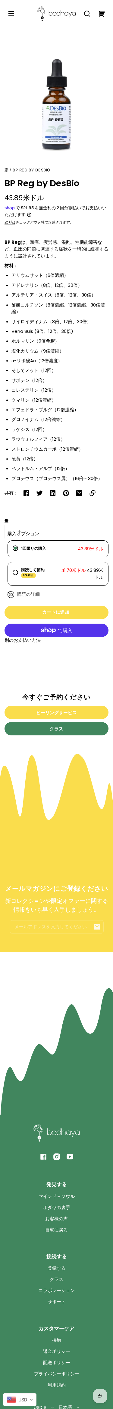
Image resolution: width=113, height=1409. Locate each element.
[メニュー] (11, 13)
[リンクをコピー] (92, 493)
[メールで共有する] (79, 493)
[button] (87, 13)
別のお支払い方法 (23, 640)
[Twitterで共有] (39, 493)
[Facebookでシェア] (26, 493)
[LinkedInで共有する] (52, 493)
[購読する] (97, 926)
